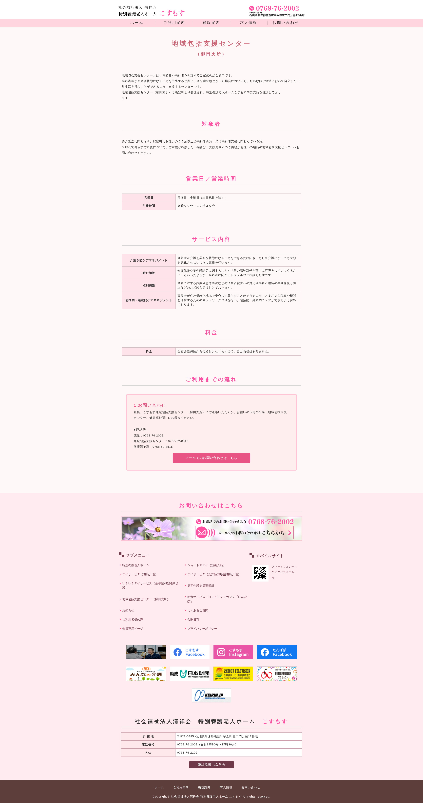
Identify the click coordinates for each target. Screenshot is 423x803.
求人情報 (248, 23)
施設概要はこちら (211, 764)
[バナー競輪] (211, 695)
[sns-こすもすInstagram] (233, 652)
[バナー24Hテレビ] (233, 673)
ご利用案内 (174, 23)
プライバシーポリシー (202, 628)
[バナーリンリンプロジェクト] (277, 673)
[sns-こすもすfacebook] (190, 652)
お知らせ (128, 610)
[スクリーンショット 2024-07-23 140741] (146, 652)
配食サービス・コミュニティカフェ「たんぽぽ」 (217, 599)
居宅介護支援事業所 (200, 585)
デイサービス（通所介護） (140, 574)
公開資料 (193, 619)
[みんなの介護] (146, 673)
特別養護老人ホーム (135, 565)
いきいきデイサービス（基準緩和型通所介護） (150, 585)
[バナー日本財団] (190, 673)
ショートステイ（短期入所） (206, 565)
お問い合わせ (285, 23)
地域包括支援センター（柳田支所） (146, 599)
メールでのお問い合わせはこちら (211, 458)
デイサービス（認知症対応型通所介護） (214, 574)
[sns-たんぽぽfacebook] (277, 652)
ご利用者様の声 (132, 619)
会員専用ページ (132, 628)
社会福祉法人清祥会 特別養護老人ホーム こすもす (206, 796)
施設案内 (211, 23)
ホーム (137, 23)
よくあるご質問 (197, 610)
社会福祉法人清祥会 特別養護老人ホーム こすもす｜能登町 (151, 13)
